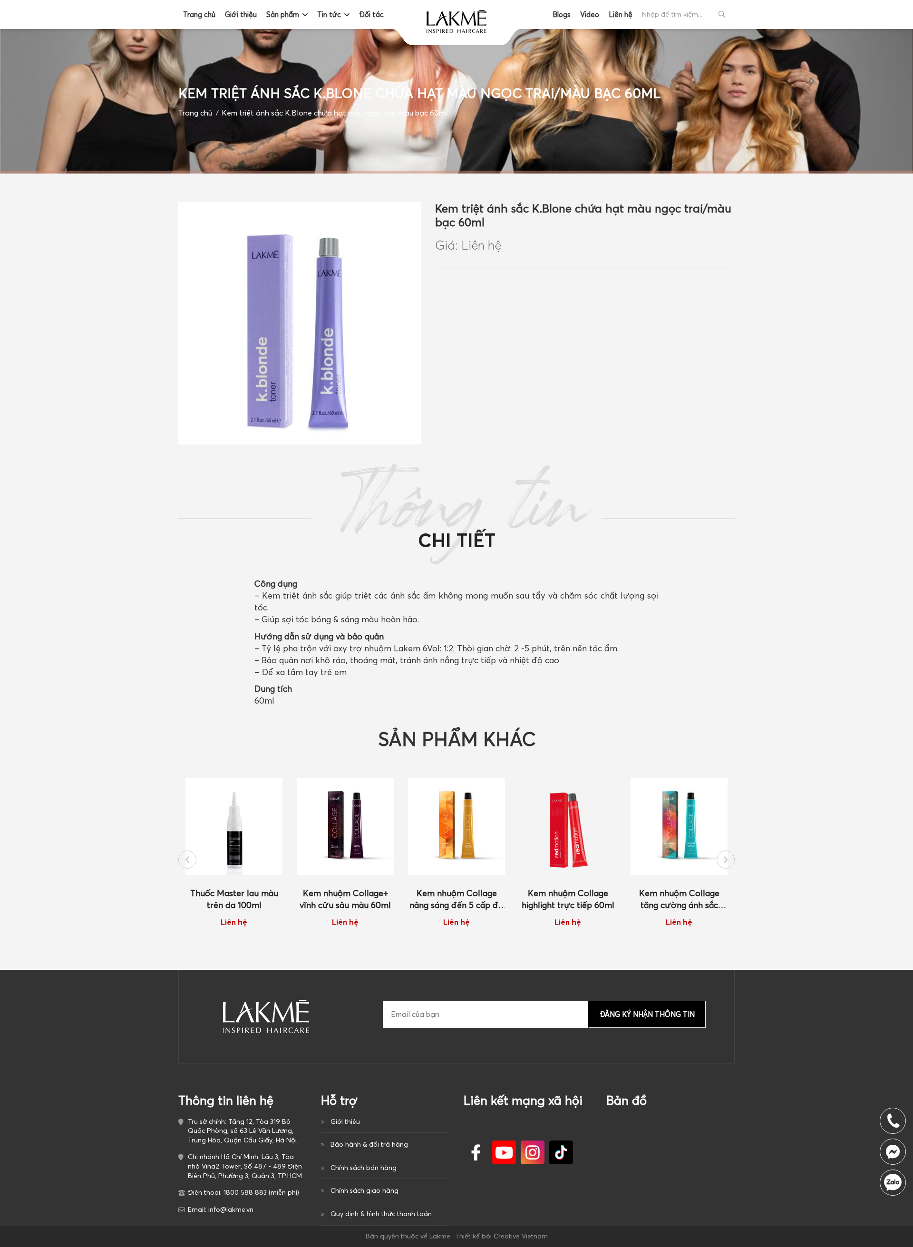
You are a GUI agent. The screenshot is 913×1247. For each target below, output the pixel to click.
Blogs (562, 14)
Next (726, 860)
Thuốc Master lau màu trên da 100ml (234, 899)
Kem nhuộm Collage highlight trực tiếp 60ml (568, 899)
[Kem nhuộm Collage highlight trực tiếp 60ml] (567, 826)
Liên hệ (620, 14)
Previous (187, 860)
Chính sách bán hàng (363, 1167)
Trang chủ (199, 14)
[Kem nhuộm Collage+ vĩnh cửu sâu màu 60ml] (345, 826)
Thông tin (456, 518)
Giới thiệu (241, 14)
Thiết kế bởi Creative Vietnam (501, 1236)
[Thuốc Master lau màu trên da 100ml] (233, 826)
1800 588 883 (893, 1183)
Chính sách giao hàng (364, 1190)
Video (589, 14)
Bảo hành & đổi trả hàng (369, 1144)
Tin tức (329, 14)
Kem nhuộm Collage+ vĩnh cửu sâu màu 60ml (345, 899)
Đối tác (371, 14)
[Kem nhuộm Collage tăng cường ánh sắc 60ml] (679, 826)
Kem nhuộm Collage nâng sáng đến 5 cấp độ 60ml (456, 900)
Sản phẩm (282, 14)
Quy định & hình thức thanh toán (381, 1213)
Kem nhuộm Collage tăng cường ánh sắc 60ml (679, 900)
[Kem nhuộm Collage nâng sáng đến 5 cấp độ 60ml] (456, 826)
